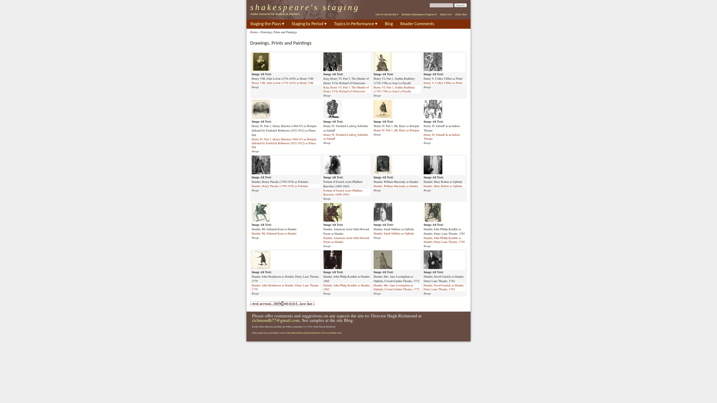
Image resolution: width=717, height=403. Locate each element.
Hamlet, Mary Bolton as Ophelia (443, 186)
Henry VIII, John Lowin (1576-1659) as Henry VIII (282, 83)
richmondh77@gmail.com (276, 320)
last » (311, 304)
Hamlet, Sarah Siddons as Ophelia (394, 233)
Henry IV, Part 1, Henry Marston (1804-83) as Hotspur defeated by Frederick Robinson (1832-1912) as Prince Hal (284, 143)
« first (254, 304)
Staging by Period (309, 24)
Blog (389, 24)
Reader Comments (417, 24)
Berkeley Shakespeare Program (419, 14)
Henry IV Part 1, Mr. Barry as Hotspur (396, 130)
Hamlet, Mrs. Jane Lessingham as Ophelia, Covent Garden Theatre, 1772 (396, 287)
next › (304, 304)
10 (285, 304)
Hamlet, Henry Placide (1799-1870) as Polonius (280, 186)
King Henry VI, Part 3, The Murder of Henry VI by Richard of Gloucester (346, 89)
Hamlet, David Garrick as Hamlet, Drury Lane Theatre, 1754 (444, 287)
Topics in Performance (355, 24)
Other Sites (461, 14)
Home (253, 32)
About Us (445, 14)
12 (291, 304)
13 (295, 304)
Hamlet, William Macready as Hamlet (396, 186)
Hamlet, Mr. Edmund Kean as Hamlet (274, 233)
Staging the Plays (267, 24)
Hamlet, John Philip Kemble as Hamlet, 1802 (346, 287)
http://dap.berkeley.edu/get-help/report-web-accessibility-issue (314, 332)
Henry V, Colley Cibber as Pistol (443, 83)
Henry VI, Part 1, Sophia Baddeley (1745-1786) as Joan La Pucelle (394, 89)
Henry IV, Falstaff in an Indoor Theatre (442, 136)
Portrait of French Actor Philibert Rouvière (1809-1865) (342, 192)
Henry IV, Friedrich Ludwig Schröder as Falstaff (345, 136)
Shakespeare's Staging (305, 7)
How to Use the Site (386, 14)
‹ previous (264, 304)
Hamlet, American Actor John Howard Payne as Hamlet (346, 240)
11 (288, 304)
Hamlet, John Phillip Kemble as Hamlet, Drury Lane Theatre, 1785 (444, 240)
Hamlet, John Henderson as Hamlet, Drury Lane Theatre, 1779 (285, 287)
